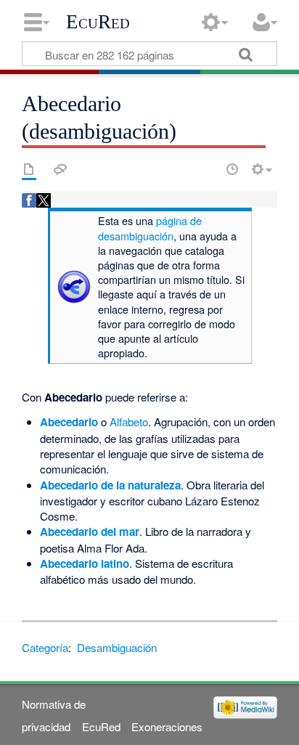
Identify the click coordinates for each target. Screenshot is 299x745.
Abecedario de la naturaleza (110, 485)
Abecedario (69, 422)
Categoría (45, 647)
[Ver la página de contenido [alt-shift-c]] (29, 169)
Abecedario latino (84, 563)
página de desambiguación (150, 228)
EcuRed (98, 22)
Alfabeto (129, 421)
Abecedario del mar (89, 532)
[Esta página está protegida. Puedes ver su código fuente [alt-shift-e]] (207, 169)
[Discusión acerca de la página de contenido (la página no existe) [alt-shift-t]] (60, 169)
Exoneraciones (166, 726)
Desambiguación (117, 647)
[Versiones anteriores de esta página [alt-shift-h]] (232, 169)
